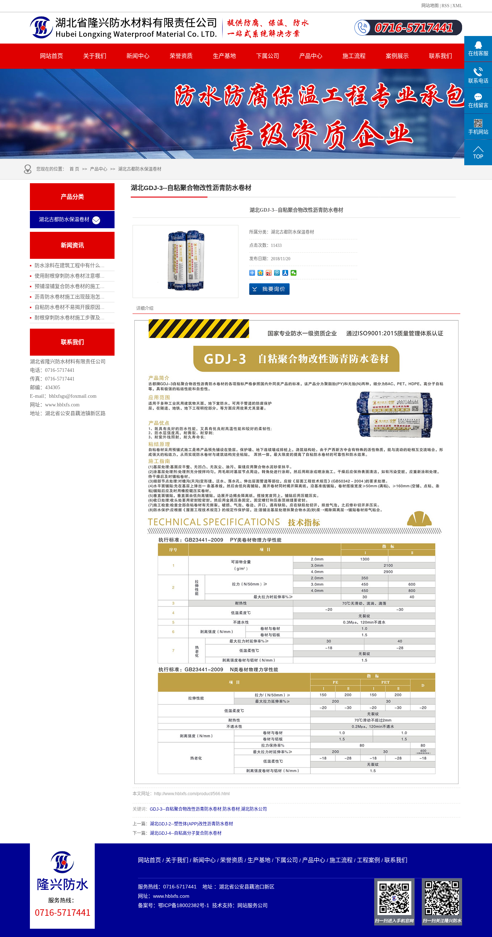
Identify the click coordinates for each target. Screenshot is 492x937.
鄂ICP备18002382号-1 (183, 905)
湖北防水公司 (254, 809)
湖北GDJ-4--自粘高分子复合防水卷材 (186, 833)
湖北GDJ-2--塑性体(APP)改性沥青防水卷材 (191, 823)
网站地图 (430, 5)
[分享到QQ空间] (261, 273)
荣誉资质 (181, 56)
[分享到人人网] (285, 273)
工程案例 (368, 860)
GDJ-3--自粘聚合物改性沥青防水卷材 (186, 809)
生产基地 (224, 56)
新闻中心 (137, 56)
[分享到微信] (294, 273)
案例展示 (397, 56)
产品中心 (310, 56)
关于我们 (94, 56)
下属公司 (267, 56)
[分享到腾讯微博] (277, 273)
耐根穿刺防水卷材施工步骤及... (69, 317)
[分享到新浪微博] (269, 273)
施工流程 (354, 56)
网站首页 (51, 56)
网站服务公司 (252, 905)
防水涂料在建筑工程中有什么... (69, 265)
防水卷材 (231, 809)
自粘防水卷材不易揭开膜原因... (69, 307)
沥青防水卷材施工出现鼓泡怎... (69, 296)
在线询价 (269, 289)
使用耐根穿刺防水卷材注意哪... (69, 276)
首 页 (74, 169)
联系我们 (440, 56)
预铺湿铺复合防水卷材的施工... (69, 286)
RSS (445, 5)
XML (457, 5)
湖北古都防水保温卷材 (139, 169)
